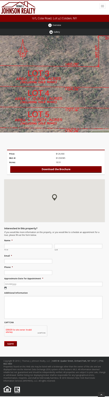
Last (56, 250)
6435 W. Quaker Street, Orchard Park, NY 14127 (74, 361)
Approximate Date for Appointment (23, 278)
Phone (8, 267)
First (6, 250)
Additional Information (16, 293)
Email (8, 256)
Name (8, 240)
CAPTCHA (9, 322)
